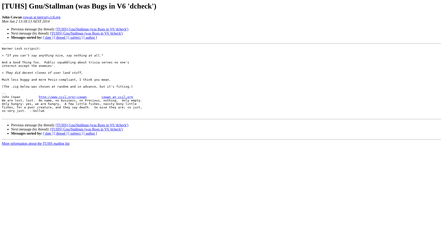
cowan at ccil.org (117, 97)
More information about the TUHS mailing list (35, 143)
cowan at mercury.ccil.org (41, 17)
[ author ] (90, 37)
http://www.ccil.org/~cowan (63, 97)
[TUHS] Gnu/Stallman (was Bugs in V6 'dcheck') (92, 29)
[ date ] (48, 37)
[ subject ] (75, 37)
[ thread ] (60, 37)
